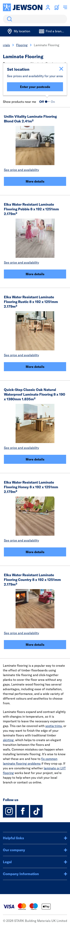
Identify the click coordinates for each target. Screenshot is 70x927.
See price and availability (21, 170)
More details (35, 181)
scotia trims (53, 726)
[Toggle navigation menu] (65, 7)
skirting (8, 740)
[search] (35, 19)
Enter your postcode (35, 87)
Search (9, 19)
